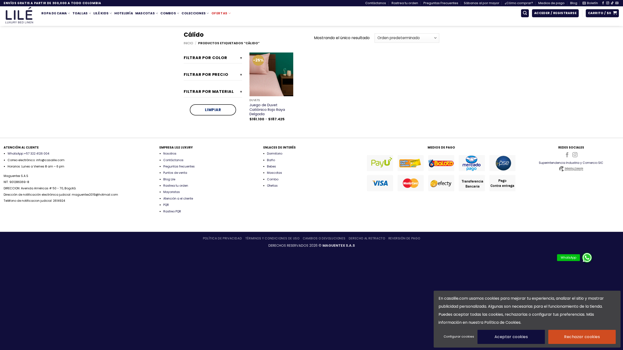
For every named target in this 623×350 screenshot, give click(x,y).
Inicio (188, 43)
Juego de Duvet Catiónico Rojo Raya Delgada (267, 109)
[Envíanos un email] (616, 3)
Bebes (271, 166)
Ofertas (219, 13)
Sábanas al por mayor (481, 3)
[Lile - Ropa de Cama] (19, 16)
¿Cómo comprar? (519, 3)
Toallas (80, 13)
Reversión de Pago (404, 238)
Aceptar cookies (511, 337)
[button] (590, 3)
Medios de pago (551, 3)
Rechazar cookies (582, 337)
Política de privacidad (222, 238)
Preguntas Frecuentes (440, 3)
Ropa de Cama (54, 13)
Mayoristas (171, 192)
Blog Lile (169, 179)
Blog (573, 3)
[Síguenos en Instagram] (607, 3)
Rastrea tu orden (405, 3)
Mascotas (145, 13)
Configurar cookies (459, 336)
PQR (166, 205)
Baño (271, 160)
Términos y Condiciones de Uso (272, 238)
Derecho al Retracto (367, 238)
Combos (168, 13)
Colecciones (194, 13)
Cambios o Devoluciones (324, 238)
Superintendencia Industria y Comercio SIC (571, 163)
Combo (272, 179)
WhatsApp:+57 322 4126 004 (28, 153)
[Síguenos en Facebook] (603, 3)
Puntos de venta (175, 173)
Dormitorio (274, 153)
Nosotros (169, 153)
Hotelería (123, 13)
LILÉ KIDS (101, 13)
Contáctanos (375, 3)
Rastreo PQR (172, 211)
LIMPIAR (213, 109)
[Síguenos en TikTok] (612, 3)
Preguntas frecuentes (179, 166)
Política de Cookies (502, 322)
